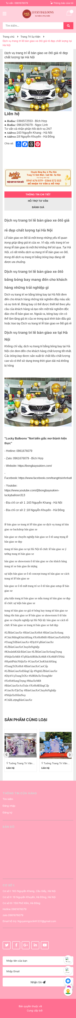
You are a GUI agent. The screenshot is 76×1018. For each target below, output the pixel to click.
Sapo (46, 1010)
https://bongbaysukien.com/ (35, 465)
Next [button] (70, 755)
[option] (20, 750)
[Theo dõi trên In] (35, 945)
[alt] (38, 178)
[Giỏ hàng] (69, 15)
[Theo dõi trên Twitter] (7, 945)
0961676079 (21, 3)
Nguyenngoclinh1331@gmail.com (36, 921)
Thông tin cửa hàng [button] (20, 793)
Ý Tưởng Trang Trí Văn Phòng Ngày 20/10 (30, 763)
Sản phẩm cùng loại (25, 719)
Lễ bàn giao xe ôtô (16, 237)
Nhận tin (37, 982)
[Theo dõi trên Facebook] (16, 945)
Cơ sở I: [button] (9, 885)
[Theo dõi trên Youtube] (45, 945)
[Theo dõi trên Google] (26, 945)
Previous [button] (6, 755)
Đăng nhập (9, 805)
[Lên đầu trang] (69, 1001)
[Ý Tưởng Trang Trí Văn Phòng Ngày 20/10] (21, 745)
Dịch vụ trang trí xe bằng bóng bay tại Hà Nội (32, 294)
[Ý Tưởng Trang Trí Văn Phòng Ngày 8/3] (56, 745)
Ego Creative (50, 1006)
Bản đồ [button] (8, 827)
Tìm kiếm (8, 799)
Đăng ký (7, 812)
